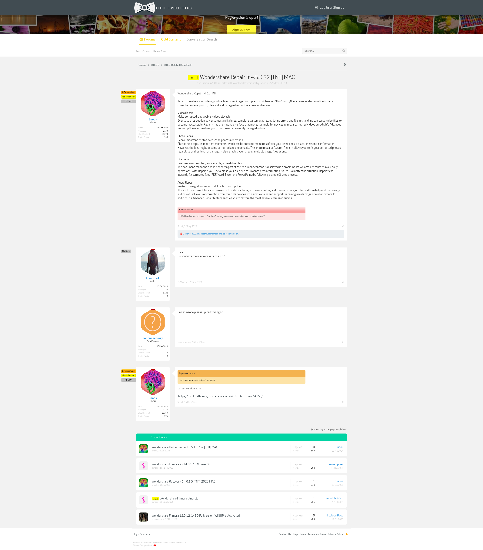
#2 (343, 282)
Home (303, 534)
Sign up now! (241, 29)
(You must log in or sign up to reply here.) (329, 429)
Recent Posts (159, 51)
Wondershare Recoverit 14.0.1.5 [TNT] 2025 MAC (183, 481)
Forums (149, 39)
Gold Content (171, 39)
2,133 (165, 131)
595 (166, 137)
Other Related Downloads (229, 83)
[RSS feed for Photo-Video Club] (347, 534)
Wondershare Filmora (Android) (179, 498)
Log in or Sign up (332, 8)
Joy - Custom (141, 534)
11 (166, 350)
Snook (264, 83)
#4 (343, 402)
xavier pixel (157, 468)
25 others (227, 233)
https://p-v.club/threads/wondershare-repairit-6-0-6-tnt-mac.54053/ (220, 396)
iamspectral (201, 233)
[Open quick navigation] (344, 65)
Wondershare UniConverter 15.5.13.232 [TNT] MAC (185, 447)
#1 (343, 226)
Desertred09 (189, 233)
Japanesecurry (184, 342)
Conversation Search (201, 39)
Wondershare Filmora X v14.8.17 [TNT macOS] (181, 464)
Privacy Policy (335, 534)
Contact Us (285, 534)
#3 (343, 342)
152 (166, 290)
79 (166, 296)
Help (295, 534)
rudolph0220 (334, 498)
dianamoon (213, 233)
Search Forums (142, 51)
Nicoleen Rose (158, 519)
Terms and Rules (317, 534)
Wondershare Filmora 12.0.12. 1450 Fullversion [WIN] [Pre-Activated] (196, 516)
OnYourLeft (183, 282)
